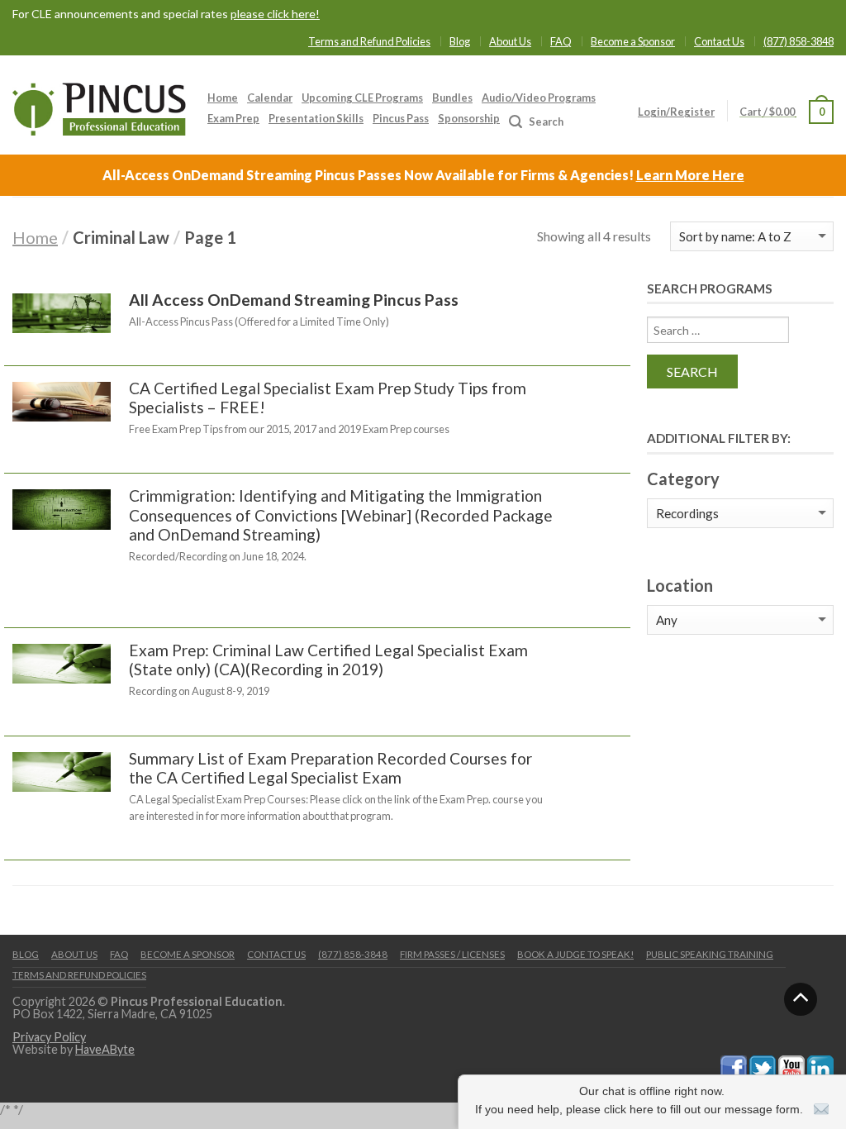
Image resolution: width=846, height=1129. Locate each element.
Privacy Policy (49, 1037)
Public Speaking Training (709, 954)
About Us (510, 41)
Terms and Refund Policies (369, 41)
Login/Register (676, 111)
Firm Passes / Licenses (452, 954)
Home (222, 97)
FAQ (561, 41)
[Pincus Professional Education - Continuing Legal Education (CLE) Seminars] (99, 105)
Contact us (276, 954)
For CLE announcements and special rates (166, 14)
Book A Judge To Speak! (575, 954)
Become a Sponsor (633, 41)
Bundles (452, 97)
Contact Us (719, 41)
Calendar (269, 97)
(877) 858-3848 (798, 41)
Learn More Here (690, 175)
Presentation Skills (316, 118)
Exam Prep (233, 118)
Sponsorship (469, 118)
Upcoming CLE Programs (362, 97)
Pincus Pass (401, 118)
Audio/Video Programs (539, 97)
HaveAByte (105, 1049)
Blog (459, 41)
